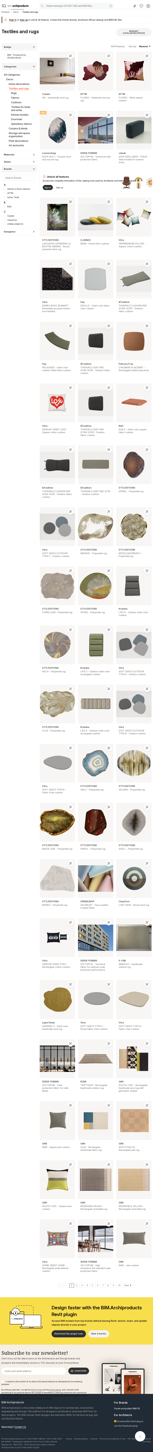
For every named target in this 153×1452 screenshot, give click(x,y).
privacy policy (55, 1390)
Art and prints (16, 145)
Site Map (147, 1441)
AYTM (10, 193)
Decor (9, 79)
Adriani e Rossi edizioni (18, 189)
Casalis (10, 216)
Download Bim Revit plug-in (129, 1421)
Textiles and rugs (19, 88)
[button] (3, 6)
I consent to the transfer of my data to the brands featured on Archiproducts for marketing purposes (41, 1383)
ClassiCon (12, 220)
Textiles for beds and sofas (20, 108)
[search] (42, 6)
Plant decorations (18, 140)
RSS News (132, 1439)
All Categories (12, 74)
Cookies (94, 1439)
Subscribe (80, 1371)
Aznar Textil (13, 197)
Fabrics (15, 97)
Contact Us (20, 1427)
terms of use (36, 1390)
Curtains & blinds (18, 128)
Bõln (9, 206)
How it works (98, 1333)
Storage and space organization (19, 135)
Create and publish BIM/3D (127, 1408)
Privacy (69, 1439)
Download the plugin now (68, 1333)
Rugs (14, 93)
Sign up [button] (24, 20)
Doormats (16, 119)
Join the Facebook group (126, 1426)
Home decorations (19, 83)
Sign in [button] (12, 20)
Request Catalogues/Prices (134, 32)
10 (119, 1285)
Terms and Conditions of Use (112, 1439)
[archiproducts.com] (18, 6)
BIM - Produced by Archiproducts (16, 56)
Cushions (16, 102)
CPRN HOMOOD (15, 224)
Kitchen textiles (19, 114)
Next (127, 1285)
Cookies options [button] (81, 1439)
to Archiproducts (17, 9)
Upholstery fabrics (21, 123)
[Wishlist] (141, 6)
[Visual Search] (111, 6)
